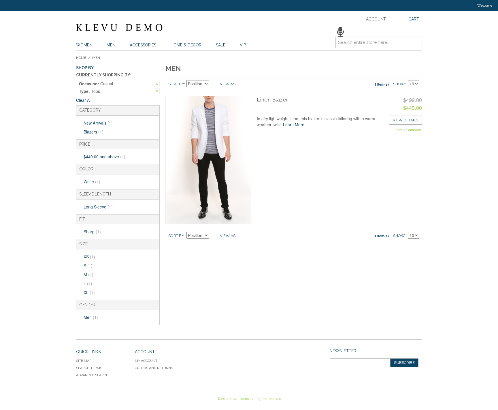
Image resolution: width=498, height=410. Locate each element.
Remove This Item (157, 83)
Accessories (143, 45)
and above (104, 156)
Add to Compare (408, 129)
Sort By (176, 84)
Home (81, 58)
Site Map (83, 361)
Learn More (293, 124)
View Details (405, 120)
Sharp (92, 231)
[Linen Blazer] (208, 160)
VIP (243, 45)
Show (399, 84)
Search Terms (89, 368)
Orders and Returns (154, 368)
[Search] (416, 32)
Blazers (93, 132)
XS (89, 256)
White (92, 182)
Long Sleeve (98, 207)
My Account (146, 361)
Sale (220, 45)
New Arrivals (98, 123)
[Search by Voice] (340, 32)
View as (227, 84)
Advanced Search (92, 375)
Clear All (83, 100)
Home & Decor (186, 45)
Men (111, 45)
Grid (242, 84)
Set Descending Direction (214, 84)
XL (89, 292)
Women (84, 45)
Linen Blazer (272, 100)
